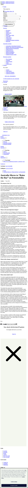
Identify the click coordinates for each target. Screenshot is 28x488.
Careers (5, 108)
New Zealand (9, 59)
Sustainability (6, 154)
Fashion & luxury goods (11, 54)
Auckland (5, 463)
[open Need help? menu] (4, 160)
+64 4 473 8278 (9, 168)
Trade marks (8, 32)
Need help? (5, 110)
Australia (8, 60)
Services (5, 12)
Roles (4, 17)
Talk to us (5, 131)
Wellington (5, 464)
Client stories (9, 71)
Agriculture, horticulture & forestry (13, 46)
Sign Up (14, 334)
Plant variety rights (10, 35)
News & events (6, 152)
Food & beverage (9, 50)
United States (9, 64)
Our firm (5, 82)
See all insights (10, 76)
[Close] (25, 470)
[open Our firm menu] (4, 150)
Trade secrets (9, 37)
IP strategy (8, 30)
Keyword (5, 20)
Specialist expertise (7, 43)
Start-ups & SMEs (10, 53)
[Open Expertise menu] (5, 138)
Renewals (8, 41)
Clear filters (7, 11)
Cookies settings (14, 481)
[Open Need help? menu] (6, 157)
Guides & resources (10, 73)
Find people (9, 24)
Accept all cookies (13, 485)
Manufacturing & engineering (12, 48)
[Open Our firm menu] (5, 148)
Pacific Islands (9, 61)
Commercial (8, 39)
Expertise (5, 15)
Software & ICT (9, 49)
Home (4, 170)
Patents (7, 31)
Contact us (6, 135)
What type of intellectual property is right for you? (14, 161)
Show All (12, 11)
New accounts (6, 457)
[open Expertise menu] (4, 140)
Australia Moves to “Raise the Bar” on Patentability (14, 172)
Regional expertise (7, 56)
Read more (8, 94)
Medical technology (10, 52)
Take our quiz (9, 121)
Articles (7, 69)
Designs (7, 34)
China (7, 62)
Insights (5, 65)
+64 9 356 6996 (8, 166)
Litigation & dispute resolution (12, 40)
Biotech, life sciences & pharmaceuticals (14, 47)
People (4, 6)
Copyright (8, 36)
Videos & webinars (10, 72)
